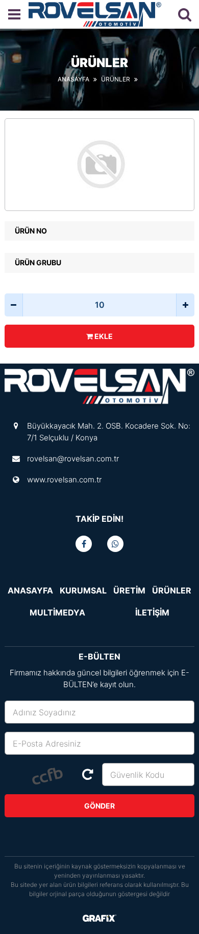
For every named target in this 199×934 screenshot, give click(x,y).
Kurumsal (83, 590)
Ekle (103, 336)
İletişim (152, 612)
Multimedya (57, 612)
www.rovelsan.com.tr (64, 479)
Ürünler (115, 79)
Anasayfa (73, 79)
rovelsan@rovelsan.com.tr (73, 458)
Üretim (129, 590)
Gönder (99, 805)
